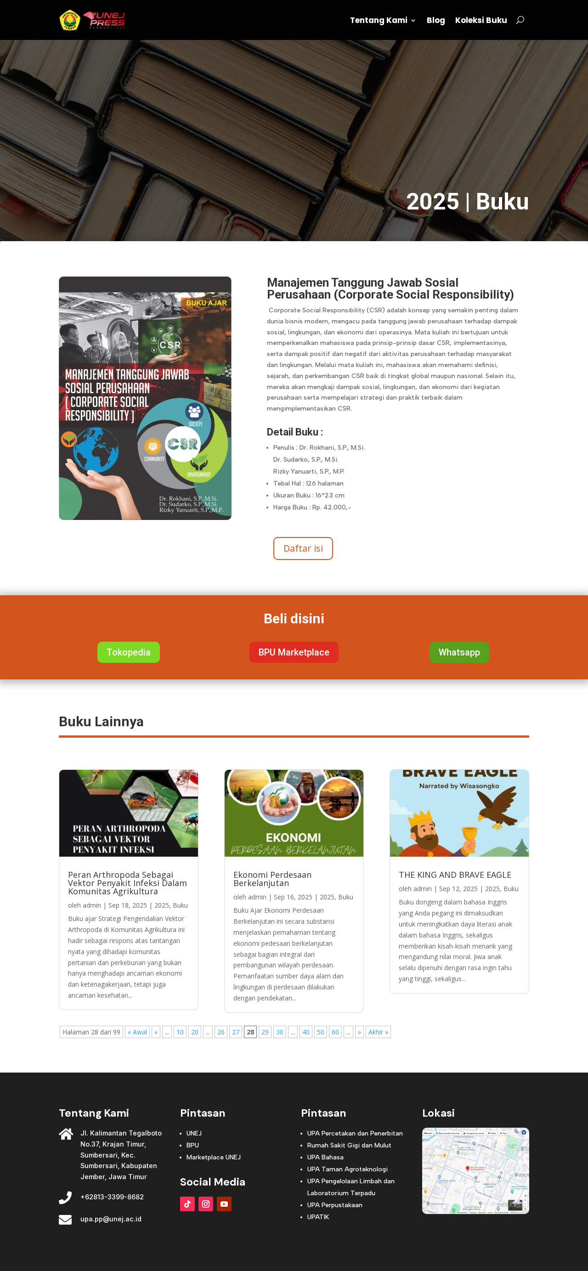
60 (335, 1032)
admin (92, 905)
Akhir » (378, 1032)
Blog (436, 20)
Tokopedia (129, 652)
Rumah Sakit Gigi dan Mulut (349, 1145)
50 (320, 1032)
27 (235, 1032)
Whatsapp (459, 652)
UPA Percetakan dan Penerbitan (355, 1133)
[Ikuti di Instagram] (205, 1204)
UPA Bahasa (325, 1157)
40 (306, 1032)
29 (265, 1032)
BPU (193, 1145)
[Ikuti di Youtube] (224, 1204)
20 (194, 1032)
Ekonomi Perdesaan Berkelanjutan (272, 878)
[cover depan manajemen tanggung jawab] (145, 517)
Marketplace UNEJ (214, 1157)
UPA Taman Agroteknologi (347, 1169)
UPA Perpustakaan (334, 1205)
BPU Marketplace (294, 652)
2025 (432, 201)
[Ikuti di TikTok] (187, 1204)
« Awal (137, 1032)
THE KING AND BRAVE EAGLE (455, 874)
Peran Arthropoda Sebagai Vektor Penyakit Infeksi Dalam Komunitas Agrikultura (127, 883)
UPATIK (318, 1217)
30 (279, 1032)
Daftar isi (303, 548)
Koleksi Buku (481, 20)
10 (180, 1032)
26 (221, 1032)
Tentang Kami (378, 20)
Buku (502, 201)
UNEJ (194, 1133)
